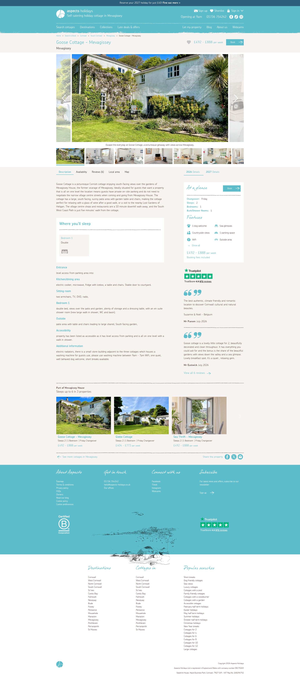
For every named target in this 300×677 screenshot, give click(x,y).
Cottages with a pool (193, 590)
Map (127, 172)
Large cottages (190, 649)
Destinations (87, 27)
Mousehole (93, 613)
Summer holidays (191, 617)
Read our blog (62, 498)
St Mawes (92, 630)
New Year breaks (191, 626)
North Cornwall (95, 584)
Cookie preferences (64, 504)
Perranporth (93, 626)
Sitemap (60, 481)
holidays (80, 11)
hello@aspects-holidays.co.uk (117, 485)
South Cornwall (96, 36)
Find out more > (171, 3)
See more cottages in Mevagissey (79, 457)
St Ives (91, 590)
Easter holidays (190, 610)
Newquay (92, 600)
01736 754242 (111, 481)
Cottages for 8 (190, 639)
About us (222, 27)
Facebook (231, 17)
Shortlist (219, 11)
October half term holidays (195, 620)
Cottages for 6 (190, 636)
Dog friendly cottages (193, 580)
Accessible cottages (192, 603)
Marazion (92, 617)
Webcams (238, 27)
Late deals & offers (129, 27)
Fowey (91, 607)
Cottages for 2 (190, 630)
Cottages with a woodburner (196, 597)
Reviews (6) (98, 172)
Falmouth (92, 597)
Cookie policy (62, 501)
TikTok (236, 17)
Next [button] (236, 98)
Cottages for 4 (190, 633)
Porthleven (93, 623)
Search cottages (65, 27)
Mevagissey (110, 36)
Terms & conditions (65, 485)
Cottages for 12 (191, 646)
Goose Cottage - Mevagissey (74, 437)
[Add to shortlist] (189, 42)
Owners (59, 495)
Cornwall (83, 36)
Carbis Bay (93, 594)
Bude (90, 603)
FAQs (58, 491)
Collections (106, 27)
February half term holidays (196, 607)
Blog (209, 27)
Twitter (234, 456)
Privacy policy (62, 488)
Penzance (92, 610)
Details (193, 172)
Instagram (241, 17)
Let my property (191, 27)
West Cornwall (94, 580)
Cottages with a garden (194, 600)
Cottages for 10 (191, 643)
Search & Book (70, 36)
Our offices (109, 488)
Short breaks (189, 577)
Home (58, 36)
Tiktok (154, 485)
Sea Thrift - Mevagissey (187, 437)
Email (240, 456)
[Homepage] (60, 14)
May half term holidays (194, 613)
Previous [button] (64, 98)
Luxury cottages (191, 587)
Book (232, 42)
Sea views (188, 584)
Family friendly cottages (194, 594)
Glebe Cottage (124, 437)
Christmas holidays (192, 623)
